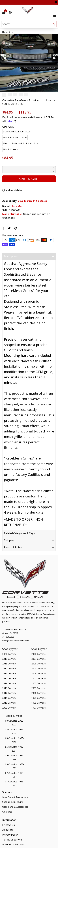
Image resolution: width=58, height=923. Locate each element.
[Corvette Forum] (39, 10)
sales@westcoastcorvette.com (15, 640)
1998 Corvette (38, 702)
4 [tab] (33, 89)
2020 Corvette (9, 653)
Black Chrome (11, 149)
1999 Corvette (38, 697)
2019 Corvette (9, 658)
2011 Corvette (9, 697)
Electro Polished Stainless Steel (21, 143)
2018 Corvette (9, 663)
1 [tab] (21, 89)
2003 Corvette (38, 678)
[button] (53, 171)
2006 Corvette (38, 663)
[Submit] (53, 24)
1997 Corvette (38, 707)
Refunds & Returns (13, 844)
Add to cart (29, 179)
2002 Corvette (38, 683)
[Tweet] (9, 228)
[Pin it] (15, 228)
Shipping (9, 540)
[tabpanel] (29, 63)
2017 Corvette (9, 668)
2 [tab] (25, 89)
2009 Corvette (9, 707)
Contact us (8, 825)
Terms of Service (12, 839)
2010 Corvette (9, 702)
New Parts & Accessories (15, 797)
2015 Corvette (9, 678)
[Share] (3, 228)
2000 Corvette (38, 692)
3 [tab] (29, 89)
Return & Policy (13, 547)
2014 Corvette (9, 683)
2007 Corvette (38, 658)
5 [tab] (36, 89)
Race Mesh (18, 206)
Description (10, 256)
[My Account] (10, 12)
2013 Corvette (9, 688)
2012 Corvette (9, 692)
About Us (7, 829)
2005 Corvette (38, 668)
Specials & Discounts (12, 801)
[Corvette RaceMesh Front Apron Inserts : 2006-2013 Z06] (29, 63)
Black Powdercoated (15, 137)
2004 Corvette (38, 673)
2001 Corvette (38, 688)
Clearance (7, 811)
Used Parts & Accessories (15, 806)
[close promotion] (55, 1)
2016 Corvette (9, 673)
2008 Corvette (38, 653)
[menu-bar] (54, 16)
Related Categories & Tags (19, 533)
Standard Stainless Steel (17, 131)
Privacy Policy (10, 834)
